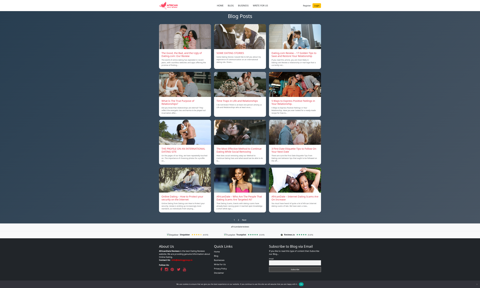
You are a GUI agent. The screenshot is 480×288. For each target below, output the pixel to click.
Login (316, 5)
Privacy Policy (220, 268)
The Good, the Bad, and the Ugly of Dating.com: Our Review (182, 54)
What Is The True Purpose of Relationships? (178, 102)
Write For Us (220, 264)
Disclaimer (219, 273)
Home (217, 251)
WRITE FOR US (260, 5)
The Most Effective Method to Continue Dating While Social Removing (239, 150)
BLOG (231, 5)
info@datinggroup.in (182, 260)
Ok (301, 284)
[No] (477, 284)
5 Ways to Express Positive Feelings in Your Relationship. (293, 102)
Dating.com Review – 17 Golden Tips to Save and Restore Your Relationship (294, 54)
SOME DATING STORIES (230, 53)
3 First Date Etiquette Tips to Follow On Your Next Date (294, 150)
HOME (220, 5)
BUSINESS (243, 5)
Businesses (219, 260)
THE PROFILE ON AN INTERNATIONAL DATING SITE (183, 150)
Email (271, 259)
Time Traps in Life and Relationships (237, 101)
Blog (216, 256)
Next (244, 220)
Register (307, 5)
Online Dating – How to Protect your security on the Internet (182, 198)
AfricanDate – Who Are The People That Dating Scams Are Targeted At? (239, 198)
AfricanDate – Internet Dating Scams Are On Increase (295, 198)
